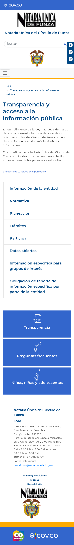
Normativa (19, 201)
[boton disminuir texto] (70, 59)
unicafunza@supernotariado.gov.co (34, 465)
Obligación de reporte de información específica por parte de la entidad (35, 286)
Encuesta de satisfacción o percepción (25, 171)
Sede (17, 421)
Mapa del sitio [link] (34, 484)
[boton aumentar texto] (70, 52)
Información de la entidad (34, 188)
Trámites (18, 226)
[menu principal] (37, 73)
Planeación (20, 213)
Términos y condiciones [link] (34, 475)
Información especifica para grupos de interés (36, 266)
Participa (18, 238)
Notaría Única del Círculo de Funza (37, 412)
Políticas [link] (34, 480)
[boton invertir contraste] (70, 45)
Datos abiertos (23, 251)
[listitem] (38, 428)
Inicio (9, 86)
